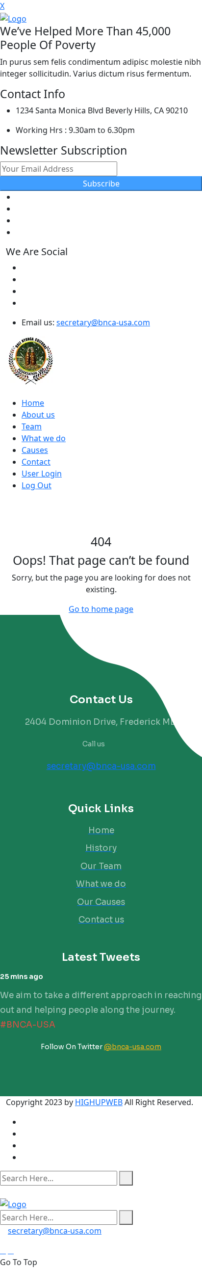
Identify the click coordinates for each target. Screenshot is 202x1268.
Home (33, 402)
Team (32, 426)
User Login (42, 473)
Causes (35, 450)
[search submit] (126, 1178)
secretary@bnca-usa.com (103, 322)
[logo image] (13, 1203)
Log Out (36, 485)
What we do (44, 438)
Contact (36, 461)
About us (38, 414)
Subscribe (101, 183)
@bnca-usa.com (132, 1046)
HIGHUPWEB (99, 1102)
